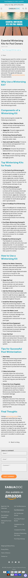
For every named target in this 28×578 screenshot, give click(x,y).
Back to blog (15, 442)
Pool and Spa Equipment (4, 516)
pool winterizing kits (18, 75)
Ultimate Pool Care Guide (6, 521)
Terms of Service (5, 553)
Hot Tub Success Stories (18, 514)
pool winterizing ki (12, 416)
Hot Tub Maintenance (20, 506)
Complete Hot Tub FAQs (19, 525)
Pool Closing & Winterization (12, 50)
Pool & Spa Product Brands (19, 519)
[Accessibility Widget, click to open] (25, 575)
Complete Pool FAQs (19, 530)
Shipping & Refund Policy (8, 546)
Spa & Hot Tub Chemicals (5, 507)
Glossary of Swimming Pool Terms (20, 534)
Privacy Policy (4, 549)
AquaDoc (9, 567)
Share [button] (4, 55)
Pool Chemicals (5, 511)
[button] (23, 8)
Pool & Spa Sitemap (19, 539)
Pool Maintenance (19, 510)
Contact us (4, 556)
